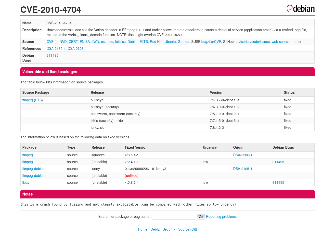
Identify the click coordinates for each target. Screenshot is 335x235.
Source (183, 229)
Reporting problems (221, 216)
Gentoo (183, 41)
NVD (63, 41)
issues (265, 41)
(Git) (193, 229)
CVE (50, 41)
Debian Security (163, 229)
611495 (52, 55)
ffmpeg (27, 99)
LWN (95, 41)
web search (281, 41)
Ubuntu (170, 41)
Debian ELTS (138, 41)
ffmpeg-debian (33, 168)
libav (25, 182)
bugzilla (207, 41)
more (296, 41)
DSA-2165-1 (56, 48)
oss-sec (107, 41)
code (255, 41)
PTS (38, 99)
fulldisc (120, 41)
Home (142, 229)
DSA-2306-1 (77, 48)
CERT (73, 41)
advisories (242, 41)
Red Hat (156, 41)
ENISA (85, 41)
